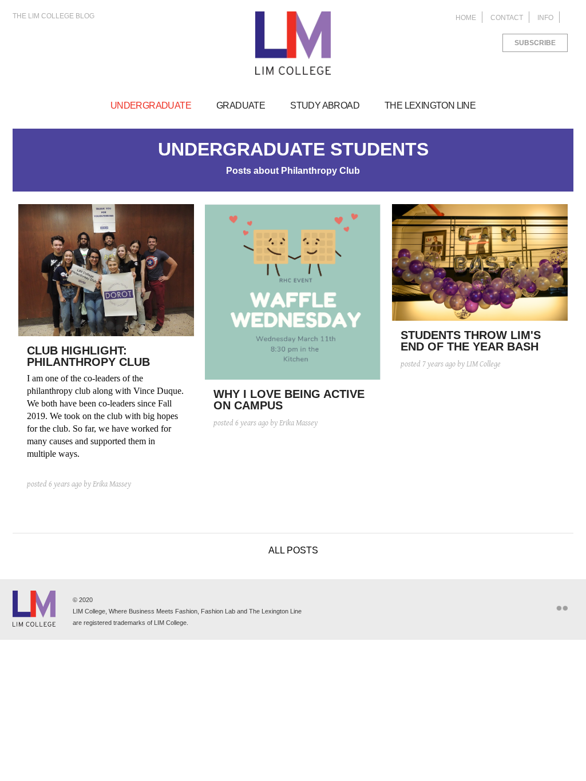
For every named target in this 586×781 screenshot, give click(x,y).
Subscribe (535, 43)
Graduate (240, 105)
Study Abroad (324, 105)
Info (545, 18)
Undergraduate (150, 105)
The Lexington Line (430, 105)
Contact (506, 18)
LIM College (293, 43)
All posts (293, 550)
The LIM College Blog (53, 16)
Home (466, 18)
